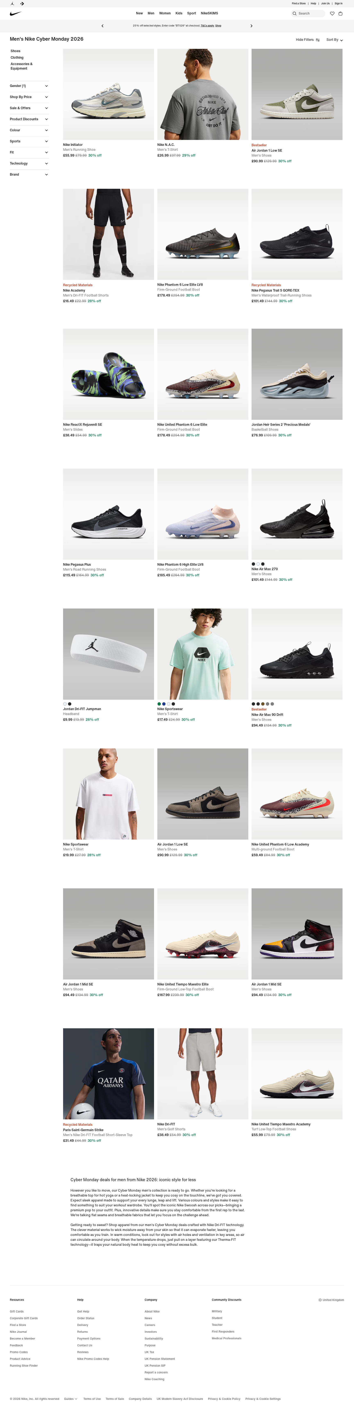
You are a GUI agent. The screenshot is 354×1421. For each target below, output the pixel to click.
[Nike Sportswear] (202, 654)
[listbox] (334, 39)
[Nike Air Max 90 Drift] (297, 654)
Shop (218, 25)
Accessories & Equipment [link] (22, 66)
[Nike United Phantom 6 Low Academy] (297, 794)
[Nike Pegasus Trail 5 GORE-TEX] (297, 234)
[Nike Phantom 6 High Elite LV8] (202, 514)
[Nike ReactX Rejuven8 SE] (108, 374)
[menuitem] (317, 3)
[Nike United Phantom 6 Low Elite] (202, 374)
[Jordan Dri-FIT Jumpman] (108, 654)
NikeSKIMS (209, 13)
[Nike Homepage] (16, 14)
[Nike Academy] (108, 234)
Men (151, 13)
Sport (191, 13)
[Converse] (22, 3)
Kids (179, 13)
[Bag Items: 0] (340, 13)
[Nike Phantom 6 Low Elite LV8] (202, 234)
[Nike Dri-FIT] (202, 1073)
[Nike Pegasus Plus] (108, 514)
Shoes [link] (15, 51)
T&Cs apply (207, 25)
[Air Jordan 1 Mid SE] (108, 933)
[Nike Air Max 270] (297, 514)
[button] (29, 86)
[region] (26, 116)
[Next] (251, 26)
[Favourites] (332, 13)
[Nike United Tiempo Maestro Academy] (297, 1073)
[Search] (294, 13)
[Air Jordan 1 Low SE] (297, 94)
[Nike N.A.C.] (202, 94)
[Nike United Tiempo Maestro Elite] (202, 933)
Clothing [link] (17, 57)
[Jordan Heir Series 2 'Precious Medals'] (297, 374)
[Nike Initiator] (108, 94)
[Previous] (102, 26)
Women (165, 13)
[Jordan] (12, 3)
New (139, 13)
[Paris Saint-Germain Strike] (108, 1073)
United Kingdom (333, 1300)
